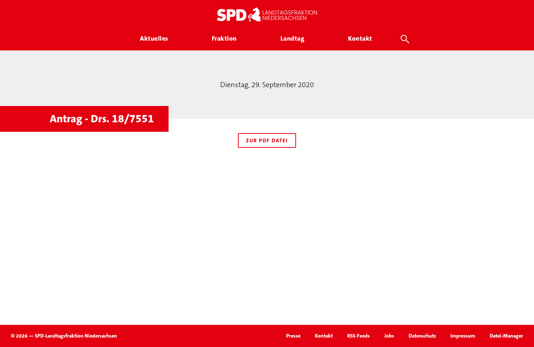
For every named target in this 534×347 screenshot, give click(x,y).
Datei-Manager (506, 335)
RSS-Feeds (358, 335)
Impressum (462, 335)
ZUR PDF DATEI (267, 140)
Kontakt (324, 335)
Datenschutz (422, 335)
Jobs (389, 335)
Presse (293, 335)
